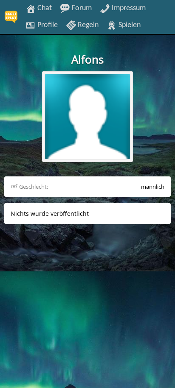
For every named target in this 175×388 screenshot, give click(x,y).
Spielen (129, 25)
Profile (47, 25)
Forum (81, 8)
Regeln (87, 25)
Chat (44, 8)
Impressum (128, 8)
